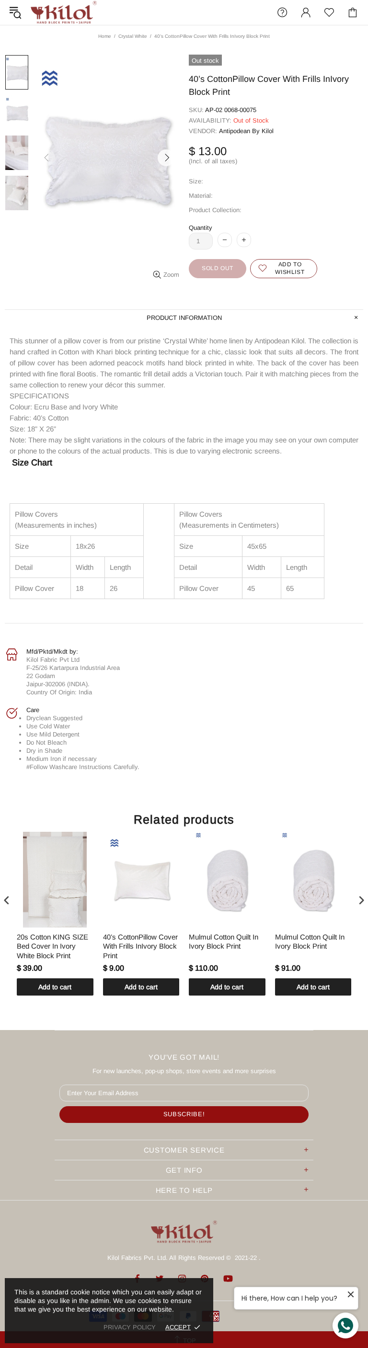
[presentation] (6, 900)
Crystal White (132, 36)
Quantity (200, 227)
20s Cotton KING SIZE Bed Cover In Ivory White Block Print (52, 946)
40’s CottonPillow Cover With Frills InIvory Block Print (140, 946)
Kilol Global (64, 12)
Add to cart (54, 987)
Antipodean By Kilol (246, 131)
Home (104, 36)
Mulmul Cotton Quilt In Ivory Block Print (223, 942)
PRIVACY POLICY (130, 1327)
